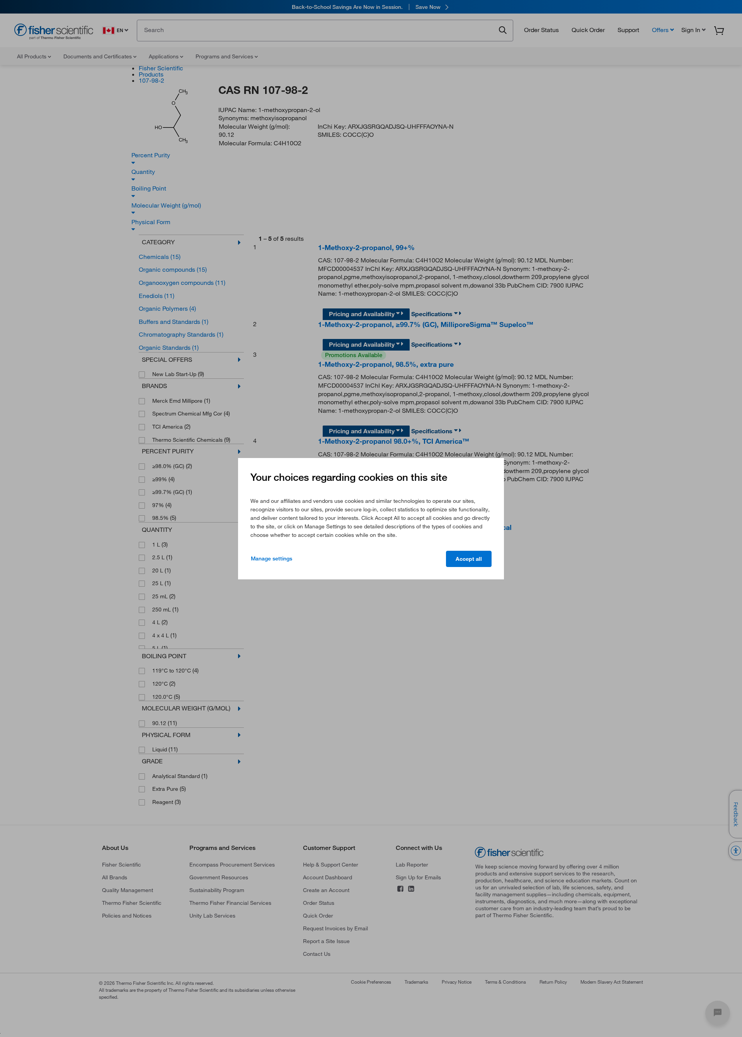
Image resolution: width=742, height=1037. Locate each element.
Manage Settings (271, 558)
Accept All (469, 558)
